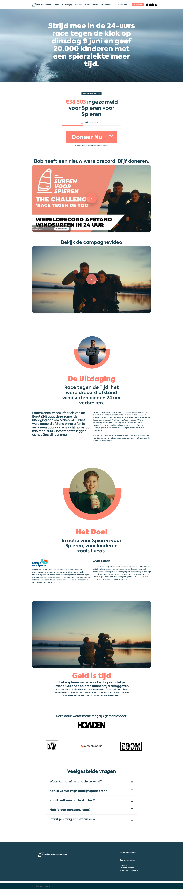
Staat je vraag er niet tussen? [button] (72, 819)
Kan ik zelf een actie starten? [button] (72, 800)
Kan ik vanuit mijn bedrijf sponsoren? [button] (78, 791)
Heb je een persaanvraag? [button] (70, 810)
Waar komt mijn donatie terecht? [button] (76, 781)
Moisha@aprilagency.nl (129, 870)
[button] (91, 137)
